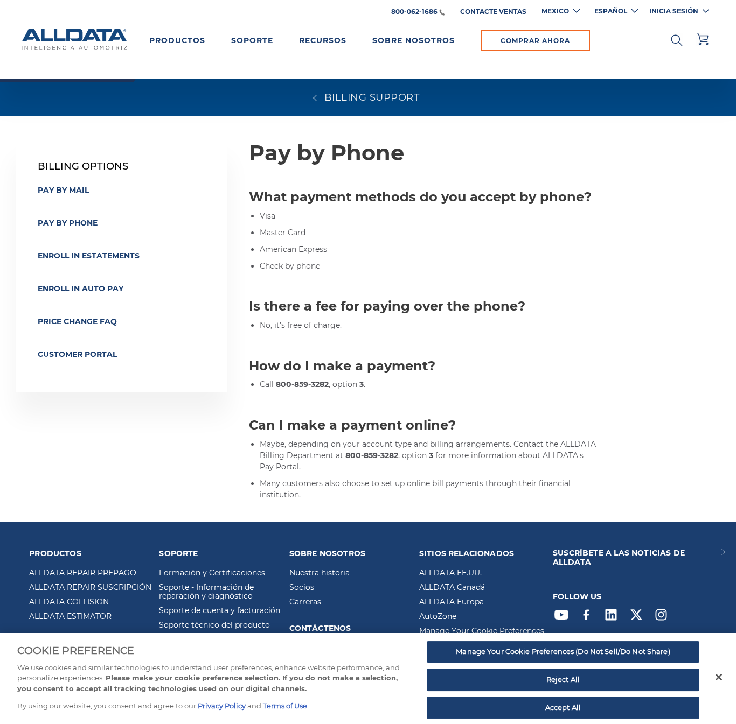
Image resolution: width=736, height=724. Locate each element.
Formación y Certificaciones (212, 573)
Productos (177, 40)
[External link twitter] (639, 617)
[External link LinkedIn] (613, 617)
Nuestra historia (319, 573)
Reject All (563, 679)
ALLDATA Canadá (452, 588)
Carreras (305, 602)
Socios (301, 588)
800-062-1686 (414, 12)
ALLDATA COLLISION (69, 602)
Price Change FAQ (77, 321)
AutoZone (437, 617)
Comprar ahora (535, 41)
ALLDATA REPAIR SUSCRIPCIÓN (90, 588)
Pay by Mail (63, 190)
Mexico (555, 11)
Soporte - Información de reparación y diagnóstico (206, 592)
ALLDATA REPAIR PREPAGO (82, 573)
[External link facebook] (589, 617)
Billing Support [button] (370, 97)
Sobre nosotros (413, 40)
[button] (676, 39)
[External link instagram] (663, 617)
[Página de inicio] (74, 40)
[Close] (719, 677)
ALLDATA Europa (451, 602)
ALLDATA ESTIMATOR (70, 617)
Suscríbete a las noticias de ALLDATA (619, 558)
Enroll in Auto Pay (80, 288)
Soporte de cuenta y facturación (219, 611)
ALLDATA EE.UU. (450, 573)
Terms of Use (285, 705)
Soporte (252, 40)
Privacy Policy (222, 705)
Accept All (563, 707)
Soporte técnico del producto (214, 625)
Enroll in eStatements (89, 256)
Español (610, 11)
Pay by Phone (68, 223)
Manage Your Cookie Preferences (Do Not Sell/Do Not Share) (563, 652)
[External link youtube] (564, 617)
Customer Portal (77, 354)
